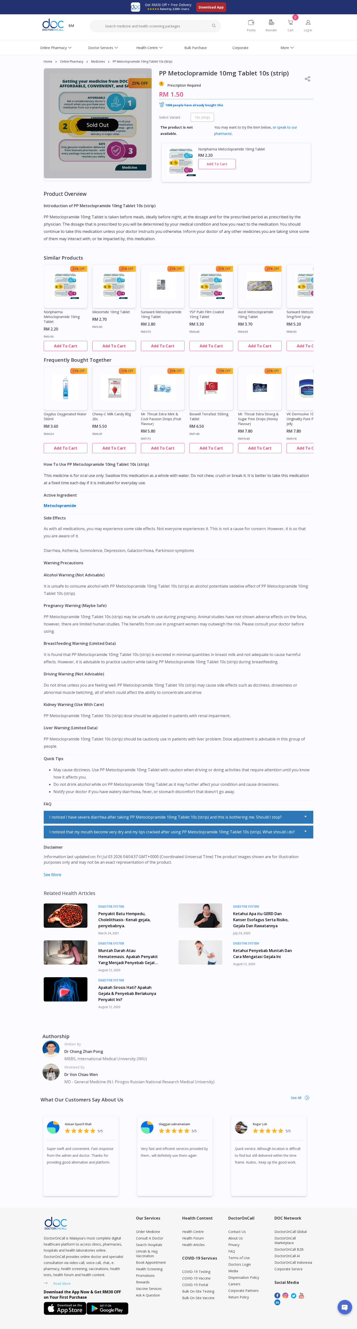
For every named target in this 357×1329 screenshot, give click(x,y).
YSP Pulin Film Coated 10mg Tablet (206, 314)
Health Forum (193, 1238)
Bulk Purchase (195, 47)
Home (48, 61)
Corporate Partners (243, 1290)
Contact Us (237, 1231)
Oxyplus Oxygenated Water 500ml (65, 416)
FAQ (231, 1251)
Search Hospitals (149, 1244)
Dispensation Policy (243, 1277)
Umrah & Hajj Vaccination (147, 1253)
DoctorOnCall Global (290, 1231)
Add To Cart (217, 164)
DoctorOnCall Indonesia (293, 1262)
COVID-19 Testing (196, 1271)
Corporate (240, 47)
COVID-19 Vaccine (196, 1278)
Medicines (98, 61)
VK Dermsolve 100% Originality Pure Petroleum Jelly (307, 419)
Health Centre (147, 47)
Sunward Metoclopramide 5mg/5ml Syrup (307, 314)
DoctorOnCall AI (287, 1256)
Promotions (145, 1275)
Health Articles (193, 1244)
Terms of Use (239, 1257)
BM (71, 25)
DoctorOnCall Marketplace (285, 1240)
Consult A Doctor (149, 1238)
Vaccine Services (149, 1288)
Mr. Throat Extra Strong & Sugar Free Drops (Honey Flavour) (258, 419)
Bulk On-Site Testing (198, 1291)
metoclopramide (60, 505)
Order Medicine (148, 1231)
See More (52, 874)
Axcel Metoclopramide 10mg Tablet (255, 314)
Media (233, 1271)
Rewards (143, 1282)
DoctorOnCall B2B (289, 1249)
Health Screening (149, 1269)
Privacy (233, 1244)
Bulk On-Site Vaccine (198, 1298)
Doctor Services (100, 47)
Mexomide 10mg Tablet (111, 312)
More (284, 47)
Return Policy (238, 1297)
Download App (211, 7)
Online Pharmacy (53, 47)
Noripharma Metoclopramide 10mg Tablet (62, 317)
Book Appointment (151, 1262)
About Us (235, 1238)
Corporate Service (288, 1269)
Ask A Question (148, 1295)
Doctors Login (239, 1264)
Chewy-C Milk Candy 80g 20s (111, 416)
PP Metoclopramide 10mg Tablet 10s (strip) (142, 61)
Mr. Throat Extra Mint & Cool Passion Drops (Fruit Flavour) (161, 419)
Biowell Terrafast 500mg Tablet (208, 416)
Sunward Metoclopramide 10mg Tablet (161, 314)
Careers (234, 1284)
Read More (62, 1283)
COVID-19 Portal (195, 1284)
